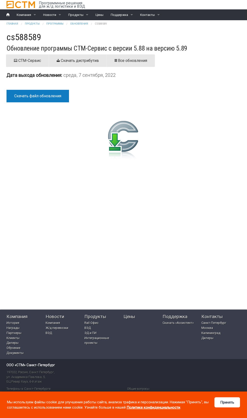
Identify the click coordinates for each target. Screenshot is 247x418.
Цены (99, 15)
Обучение (13, 348)
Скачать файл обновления (37, 96)
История (13, 323)
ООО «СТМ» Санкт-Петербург (31, 365)
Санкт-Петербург (213, 323)
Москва (207, 328)
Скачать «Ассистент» (178, 323)
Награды (13, 328)
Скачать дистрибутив (79, 60)
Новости (49, 15)
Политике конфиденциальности (153, 407)
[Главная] (21, 4)
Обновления (79, 23)
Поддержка (119, 15)
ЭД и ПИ (90, 333)
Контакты (147, 15)
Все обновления (132, 60)
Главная (12, 23)
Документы (15, 353)
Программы (54, 23)
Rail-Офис (91, 323)
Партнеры (14, 333)
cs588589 (101, 23)
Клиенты (13, 338)
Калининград (210, 333)
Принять (227, 402)
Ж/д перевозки (57, 328)
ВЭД (49, 333)
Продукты (75, 15)
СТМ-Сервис (29, 60)
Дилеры (13, 343)
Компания (24, 15)
